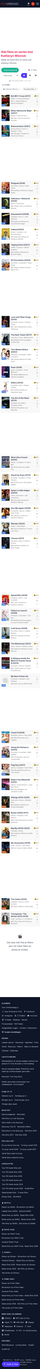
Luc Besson (28, 919)
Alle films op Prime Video (27, 1304)
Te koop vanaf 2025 (29, 1145)
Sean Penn (29, 768)
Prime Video (9, 1279)
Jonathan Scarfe (17, 792)
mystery (20, 232)
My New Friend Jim (19, 676)
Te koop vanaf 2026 (10, 1149)
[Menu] (37, 4)
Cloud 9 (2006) (18, 732)
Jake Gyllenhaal (19, 327)
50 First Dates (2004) (21, 260)
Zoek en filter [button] (11, 1364)
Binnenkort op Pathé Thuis (13, 1238)
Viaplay (31, 1322)
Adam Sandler (19, 267)
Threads (7, 1020)
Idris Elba (16, 342)
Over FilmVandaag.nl (10, 1007)
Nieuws (24, 1020)
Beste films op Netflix (10, 1215)
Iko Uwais (17, 848)
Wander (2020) (18, 523)
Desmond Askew (17, 103)
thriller (13, 99)
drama (13, 116)
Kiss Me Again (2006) (21, 508)
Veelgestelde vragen (10, 1028)
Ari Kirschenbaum (23, 99)
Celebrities (14, 1051)
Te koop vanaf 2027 (28, 1149)
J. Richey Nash (19, 101)
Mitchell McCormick (21, 770)
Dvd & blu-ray (8, 1141)
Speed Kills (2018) (19, 595)
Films (36, 1042)
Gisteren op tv (7, 1096)
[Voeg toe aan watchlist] (36, 101)
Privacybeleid (7, 1024)
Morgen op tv (7, 1100)
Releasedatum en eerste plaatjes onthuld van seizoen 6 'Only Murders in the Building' (20, 1062)
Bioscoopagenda (8, 1114)
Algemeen (29, 1042)
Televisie (5, 1051)
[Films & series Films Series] (10, 70)
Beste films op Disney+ (25, 1260)
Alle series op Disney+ (11, 1273)
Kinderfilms (29, 1188)
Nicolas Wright (16, 254)
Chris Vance (18, 921)
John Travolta (19, 602)
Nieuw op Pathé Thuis (11, 1234)
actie (20, 337)
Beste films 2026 (26, 1215)
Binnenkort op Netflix (25, 1207)
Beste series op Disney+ (26, 1265)
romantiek (22, 263)
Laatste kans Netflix (10, 1211)
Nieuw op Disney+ (9, 1256)
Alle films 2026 (31, 1131)
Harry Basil (28, 735)
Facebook (30, 1011)
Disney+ (7, 1252)
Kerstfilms (17, 1197)
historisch (14, 800)
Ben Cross (18, 118)
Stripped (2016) (18, 183)
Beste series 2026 (28, 1219)
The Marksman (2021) (21, 644)
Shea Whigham (19, 789)
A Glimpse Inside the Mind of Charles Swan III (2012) (21, 660)
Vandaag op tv (20, 1096)
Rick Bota (20, 203)
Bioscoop (12, 1046)
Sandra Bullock (19, 359)
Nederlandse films (9, 1192)
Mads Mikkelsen (20, 375)
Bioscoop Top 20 (9, 1127)
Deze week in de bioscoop (12, 1122)
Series (4, 1046)
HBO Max (20, 1322)
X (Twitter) (20, 1016)
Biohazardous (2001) (20, 126)
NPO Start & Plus (22, 1318)
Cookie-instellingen (12, 1032)
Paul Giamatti (18, 636)
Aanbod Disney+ (8, 1260)
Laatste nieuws (8, 1042)
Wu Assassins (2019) (20, 843)
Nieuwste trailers (24, 1127)
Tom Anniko (15, 772)
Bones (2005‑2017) (19, 813)
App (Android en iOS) (13, 1011)
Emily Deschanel (20, 820)
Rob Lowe (17, 684)
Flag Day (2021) (18, 765)
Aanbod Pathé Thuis (10, 1242)
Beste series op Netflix (11, 1219)
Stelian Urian (18, 206)
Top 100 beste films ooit (11, 1168)
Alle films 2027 (8, 1135)
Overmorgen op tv (22, 1100)
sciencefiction (16, 129)
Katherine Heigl (16, 392)
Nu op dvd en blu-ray (10, 1145)
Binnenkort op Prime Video (13, 1287)
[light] (28, 3)
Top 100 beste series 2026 (12, 1188)
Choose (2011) (17, 538)
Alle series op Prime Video (12, 1308)
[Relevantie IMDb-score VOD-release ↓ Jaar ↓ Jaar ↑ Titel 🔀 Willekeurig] (10, 75)
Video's (20, 1046)
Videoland (8, 1326)
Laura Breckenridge (18, 224)
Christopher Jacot (20, 757)
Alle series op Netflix (27, 1223)
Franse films (23, 1192)
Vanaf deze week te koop (12, 1153)
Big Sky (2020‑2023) (20, 828)
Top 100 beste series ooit (12, 1180)
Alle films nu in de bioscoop (13, 1118)
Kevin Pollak (15, 548)
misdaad (14, 217)
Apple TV (8, 1322)
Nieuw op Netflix (8, 1207)
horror (24, 129)
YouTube (33, 1016)
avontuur (14, 337)
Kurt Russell (18, 408)
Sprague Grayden (20, 133)
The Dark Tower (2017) (21, 335)
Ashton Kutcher (19, 390)
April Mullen (21, 526)
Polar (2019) (16, 367)
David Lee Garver (17, 136)
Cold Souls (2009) (19, 628)
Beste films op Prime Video (12, 1295)
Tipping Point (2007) (20, 245)
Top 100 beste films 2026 (12, 1176)
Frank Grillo (29, 906)
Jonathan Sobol (16, 405)
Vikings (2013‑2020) (20, 797)
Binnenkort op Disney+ (27, 1256)
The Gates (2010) (19, 899)
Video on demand (31, 1046)
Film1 (29, 1326)
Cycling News (21, 1345)
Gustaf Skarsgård (17, 807)
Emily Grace (18, 467)
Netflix (7, 1203)
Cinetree (19, 1326)
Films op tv (7, 1092)
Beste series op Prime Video (13, 1300)
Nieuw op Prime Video (11, 1283)
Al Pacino (17, 482)
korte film (14, 186)
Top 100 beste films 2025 (12, 1172)
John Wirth (26, 845)
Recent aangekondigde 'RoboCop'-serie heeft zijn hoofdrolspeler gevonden (18, 1070)
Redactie (16, 1020)
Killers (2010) (17, 383)
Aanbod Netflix (25, 1211)
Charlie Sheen (19, 668)
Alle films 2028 (21, 1135)
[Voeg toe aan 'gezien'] (36, 98)
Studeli (31, 1345)
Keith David (28, 684)
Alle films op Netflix (9, 1223)
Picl (20, 1330)
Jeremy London (19, 515)
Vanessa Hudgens (17, 377)
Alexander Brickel (20, 500)
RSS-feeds (18, 1024)
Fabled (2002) (17, 229)
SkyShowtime (31, 1330)
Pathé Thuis (9, 1230)
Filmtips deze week (9, 1104)
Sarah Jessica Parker (20, 622)
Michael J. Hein (16, 131)
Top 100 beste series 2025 (12, 1184)
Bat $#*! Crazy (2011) (21, 96)
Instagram (8, 1016)
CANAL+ (8, 1318)
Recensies (19, 1042)
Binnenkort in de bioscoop (12, 1131)
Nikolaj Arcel (28, 337)
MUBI (6, 1335)
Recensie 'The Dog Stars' (12, 1077)
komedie (14, 263)
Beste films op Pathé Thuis (12, 1246)
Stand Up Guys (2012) (21, 475)
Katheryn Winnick (20, 190)
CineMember (9, 1330)
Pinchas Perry (22, 116)
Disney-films (7, 1197)
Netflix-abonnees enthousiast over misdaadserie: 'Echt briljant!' (16, 1083)
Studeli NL (6, 1349)
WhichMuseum (8, 1345)
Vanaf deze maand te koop (12, 1157)
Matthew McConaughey (22, 340)
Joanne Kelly (15, 759)
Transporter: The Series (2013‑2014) (19, 915)
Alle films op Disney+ (25, 1269)
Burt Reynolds (19, 738)
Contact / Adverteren (28, 1028)
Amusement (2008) (20, 214)
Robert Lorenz (27, 646)
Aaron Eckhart (19, 529)
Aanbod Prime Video (10, 1291)
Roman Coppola (25, 666)
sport (21, 735)
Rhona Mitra (18, 906)
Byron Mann (28, 848)
